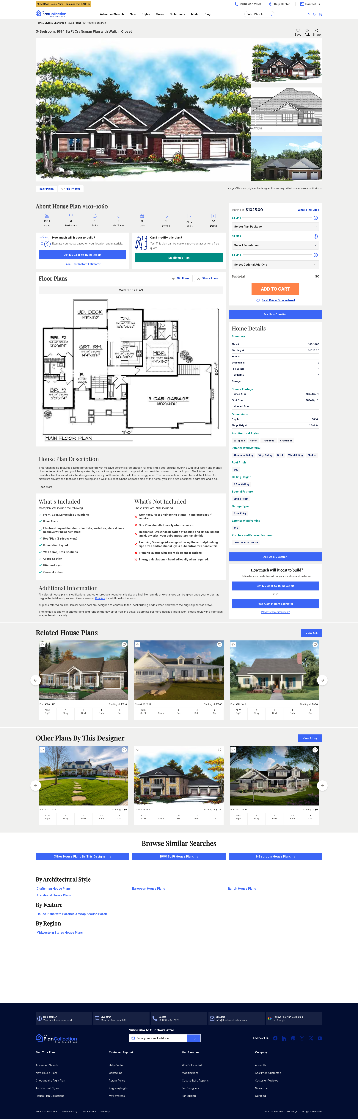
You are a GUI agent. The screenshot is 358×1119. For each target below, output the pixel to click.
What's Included (192, 1065)
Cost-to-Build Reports (195, 1080)
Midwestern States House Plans (60, 932)
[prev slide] (35, 680)
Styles (146, 14)
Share (317, 34)
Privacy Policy (69, 1111)
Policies (100, 598)
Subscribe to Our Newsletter (151, 1030)
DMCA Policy (89, 1111)
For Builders (189, 1095)
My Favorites (117, 1095)
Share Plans (210, 278)
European (239, 440)
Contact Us (115, 1072)
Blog (208, 14)
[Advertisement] (179, 974)
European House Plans (148, 888)
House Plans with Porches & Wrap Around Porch (72, 914)
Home (39, 22)
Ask (307, 34)
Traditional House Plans (54, 895)
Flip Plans (183, 278)
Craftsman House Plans (67, 22)
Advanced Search (112, 14)
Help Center (116, 1065)
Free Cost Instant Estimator (275, 603)
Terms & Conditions (46, 1111)
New (133, 14)
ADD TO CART (275, 289)
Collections (177, 14)
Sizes (160, 14)
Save (298, 34)
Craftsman (286, 440)
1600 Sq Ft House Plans (177, 856)
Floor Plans (46, 188)
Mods (195, 14)
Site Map (105, 1111)
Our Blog (260, 1095)
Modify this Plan (179, 257)
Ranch (253, 440)
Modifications (190, 1072)
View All (308, 738)
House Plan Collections (50, 1095)
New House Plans (46, 1072)
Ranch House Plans (242, 888)
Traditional (268, 440)
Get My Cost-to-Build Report (82, 254)
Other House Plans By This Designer (80, 856)
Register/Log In (118, 1088)
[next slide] (322, 680)
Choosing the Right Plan (50, 1080)
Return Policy (117, 1080)
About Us (260, 1065)
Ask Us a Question (275, 314)
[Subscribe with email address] (194, 1038)
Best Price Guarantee (268, 1072)
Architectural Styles (47, 1088)
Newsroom (261, 1088)
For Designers (190, 1088)
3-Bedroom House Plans (273, 856)
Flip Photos (73, 188)
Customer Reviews (266, 1080)
